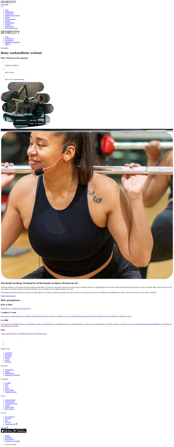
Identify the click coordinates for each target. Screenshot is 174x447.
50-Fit (129, 316)
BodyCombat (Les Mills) (40, 324)
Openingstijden (9, 402)
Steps (103, 316)
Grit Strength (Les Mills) (149, 324)
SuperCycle (108, 316)
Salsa (40, 333)
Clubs (7, 10)
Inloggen (3, 428)
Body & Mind (9, 390)
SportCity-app (9, 26)
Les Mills (8, 383)
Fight (6, 385)
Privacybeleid (9, 439)
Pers (6, 420)
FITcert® (8, 422)
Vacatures (8, 24)
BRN (38, 316)
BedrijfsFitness (9, 23)
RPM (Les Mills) (117, 316)
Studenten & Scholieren (12, 15)
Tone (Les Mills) (13, 326)
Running (81, 316)
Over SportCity (10, 417)
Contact (7, 405)
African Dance (5, 333)
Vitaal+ (125, 316)
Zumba (44, 333)
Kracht (7, 388)
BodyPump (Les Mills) (68, 324)
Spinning (87, 316)
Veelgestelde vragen (11, 28)
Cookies (7, 435)
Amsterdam (8, 353)
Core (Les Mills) (95, 324)
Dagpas (7, 17)
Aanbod (7, 21)
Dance (26, 333)
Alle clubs (8, 362)
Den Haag (8, 356)
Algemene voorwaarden (12, 441)
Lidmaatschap (9, 12)
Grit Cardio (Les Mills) (68, 316)
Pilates (25, 308)
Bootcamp (33, 316)
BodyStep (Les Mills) (23, 316)
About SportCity (10, 424)
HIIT (77, 316)
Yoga (29, 308)
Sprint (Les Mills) (95, 316)
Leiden (7, 360)
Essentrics (20, 308)
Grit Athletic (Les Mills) (53, 316)
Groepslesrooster (10, 19)
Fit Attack (43, 316)
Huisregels (8, 437)
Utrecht (7, 358)
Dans (6, 386)
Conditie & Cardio (11, 392)
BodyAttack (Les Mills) (8, 316)
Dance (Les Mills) (105, 324)
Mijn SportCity (9, 409)
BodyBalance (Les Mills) (9, 308)
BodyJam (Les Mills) (54, 324)
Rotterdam (8, 354)
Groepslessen (9, 14)
